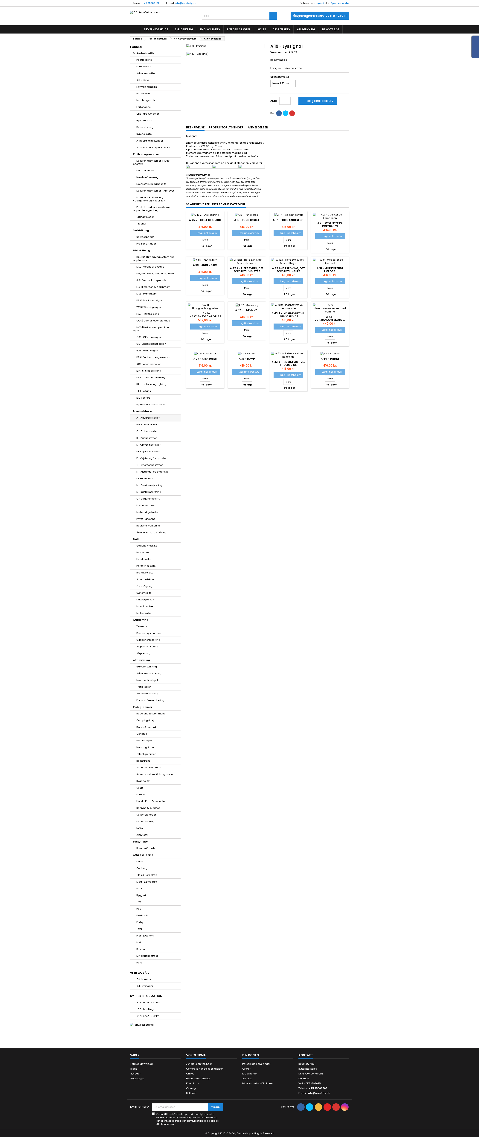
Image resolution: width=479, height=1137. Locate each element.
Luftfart (140, 828)
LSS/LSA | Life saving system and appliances (154, 258)
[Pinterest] (292, 113)
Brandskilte (143, 93)
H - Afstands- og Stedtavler (153, 471)
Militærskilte (143, 613)
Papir (139, 888)
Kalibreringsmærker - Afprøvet (155, 190)
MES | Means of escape (150, 266)
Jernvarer (256, 163)
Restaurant (143, 761)
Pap (138, 908)
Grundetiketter (145, 217)
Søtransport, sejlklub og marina (155, 774)
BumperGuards (145, 848)
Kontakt (305, 1055)
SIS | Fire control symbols (151, 280)
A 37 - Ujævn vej (246, 310)
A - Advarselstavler (148, 418)
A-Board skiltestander (149, 140)
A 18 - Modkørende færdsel (330, 269)
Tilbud (133, 1069)
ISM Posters (143, 398)
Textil (139, 929)
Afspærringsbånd (147, 646)
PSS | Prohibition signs (149, 300)
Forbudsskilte (144, 66)
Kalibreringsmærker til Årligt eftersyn (151, 162)
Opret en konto (339, 3)
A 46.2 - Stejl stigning (205, 220)
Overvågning (144, 586)
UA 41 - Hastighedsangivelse (205, 315)
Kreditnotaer (250, 1073)
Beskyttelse (330, 29)
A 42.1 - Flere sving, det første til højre (288, 269)
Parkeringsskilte (146, 566)
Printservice (143, 979)
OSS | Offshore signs (148, 337)
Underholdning (145, 821)
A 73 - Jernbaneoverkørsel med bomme (330, 320)
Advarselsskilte (145, 73)
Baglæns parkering (148, 525)
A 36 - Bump (247, 359)
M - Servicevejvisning (149, 485)
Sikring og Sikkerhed (148, 767)
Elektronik (142, 915)
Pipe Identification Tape (150, 404)
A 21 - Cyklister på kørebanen (330, 224)
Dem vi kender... (146, 170)
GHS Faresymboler (147, 114)
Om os (190, 1073)
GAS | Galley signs (147, 350)
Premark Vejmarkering (150, 700)
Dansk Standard (146, 727)
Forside (136, 47)
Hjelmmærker (144, 120)
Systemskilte (144, 593)
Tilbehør (141, 223)
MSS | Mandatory (146, 293)
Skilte (261, 29)
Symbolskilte (144, 134)
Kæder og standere (148, 633)
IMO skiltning (210, 29)
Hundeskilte (143, 559)
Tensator (141, 626)
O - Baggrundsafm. (148, 498)
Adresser (248, 1078)
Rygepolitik (143, 781)
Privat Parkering (145, 519)
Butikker (191, 1093)
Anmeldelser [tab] (258, 127)
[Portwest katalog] (142, 1025)
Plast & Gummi (145, 935)
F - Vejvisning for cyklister (151, 458)
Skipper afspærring (148, 640)
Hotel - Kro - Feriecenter (151, 801)
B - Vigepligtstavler (147, 424)
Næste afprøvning (147, 177)
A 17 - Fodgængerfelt (288, 220)
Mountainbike (144, 606)
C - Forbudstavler (147, 431)
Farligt (140, 922)
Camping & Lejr (145, 720)
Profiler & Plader (146, 243)
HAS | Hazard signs (147, 314)
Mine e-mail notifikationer (257, 1083)
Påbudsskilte (144, 60)
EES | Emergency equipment (153, 287)
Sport (139, 788)
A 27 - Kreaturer (205, 359)
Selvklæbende (145, 237)
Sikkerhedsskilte (156, 29)
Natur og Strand (145, 747)
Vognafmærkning (147, 693)
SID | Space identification (151, 344)
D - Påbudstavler (146, 438)
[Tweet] (285, 113)
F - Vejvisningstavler (148, 451)
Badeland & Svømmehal (151, 713)
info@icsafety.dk (185, 3)
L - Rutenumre (144, 478)
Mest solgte (137, 1078)
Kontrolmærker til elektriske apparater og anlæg (151, 208)
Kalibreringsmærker (146, 154)
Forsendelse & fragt (198, 1078)
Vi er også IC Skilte (147, 1016)
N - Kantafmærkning (148, 492)
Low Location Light (147, 680)
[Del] (279, 113)
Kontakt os (192, 1083)
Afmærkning (306, 29)
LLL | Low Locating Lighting (151, 384)
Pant (139, 962)
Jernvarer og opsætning (151, 532)
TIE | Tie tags (143, 391)
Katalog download (148, 1002)
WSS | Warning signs (148, 307)
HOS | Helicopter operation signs (151, 329)
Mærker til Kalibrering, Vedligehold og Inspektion (149, 199)
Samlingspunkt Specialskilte (153, 147)
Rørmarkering (144, 127)
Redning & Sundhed (148, 808)
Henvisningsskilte (146, 87)
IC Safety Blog (145, 1009)
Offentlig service (146, 754)
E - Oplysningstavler (148, 445)
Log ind (319, 3)
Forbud (140, 794)
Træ (138, 902)
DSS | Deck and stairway (150, 377)
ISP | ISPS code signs (148, 371)
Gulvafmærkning (146, 666)
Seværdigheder (146, 814)
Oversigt (191, 1088)
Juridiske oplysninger (199, 1064)
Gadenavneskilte (146, 545)
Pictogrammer (142, 707)
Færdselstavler (238, 29)
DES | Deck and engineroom (153, 357)
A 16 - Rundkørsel (246, 220)
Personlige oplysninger (256, 1064)
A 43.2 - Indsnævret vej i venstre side (288, 315)
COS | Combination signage (153, 320)
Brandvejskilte (144, 572)
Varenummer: (279, 52)
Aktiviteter (142, 835)
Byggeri (141, 895)
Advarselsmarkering (148, 673)
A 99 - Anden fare (205, 265)
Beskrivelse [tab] (195, 127)
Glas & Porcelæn (146, 875)
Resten (140, 949)
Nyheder (135, 1073)
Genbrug (141, 734)
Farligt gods (143, 107)
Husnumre (142, 552)
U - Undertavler (145, 505)
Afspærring (281, 29)
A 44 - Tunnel (330, 359)
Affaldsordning (143, 855)
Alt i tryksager (144, 986)
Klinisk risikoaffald (147, 956)
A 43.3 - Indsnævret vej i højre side (288, 363)
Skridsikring (184, 29)
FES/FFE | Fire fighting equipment (155, 273)
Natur (139, 861)
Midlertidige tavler (147, 512)
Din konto (250, 1055)
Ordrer (246, 1069)
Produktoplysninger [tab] (226, 127)
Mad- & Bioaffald (146, 882)
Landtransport (144, 740)
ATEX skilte (142, 80)
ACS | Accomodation (148, 364)
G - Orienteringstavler (149, 465)
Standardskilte (145, 579)
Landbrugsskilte (145, 100)
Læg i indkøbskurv (317, 101)
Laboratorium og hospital (151, 184)
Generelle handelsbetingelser (204, 1069)
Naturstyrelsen (145, 599)
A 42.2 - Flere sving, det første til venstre (246, 269)
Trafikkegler (143, 687)
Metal (139, 942)
